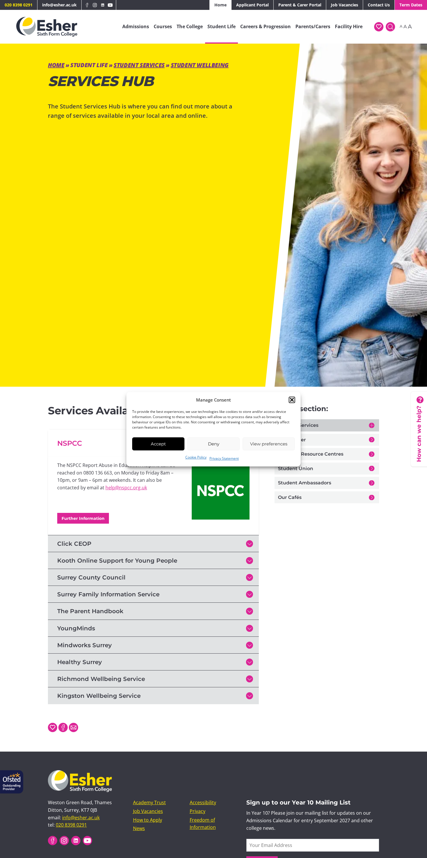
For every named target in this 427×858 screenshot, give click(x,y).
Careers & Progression (265, 26)
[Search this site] (390, 26)
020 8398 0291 (19, 5)
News (139, 828)
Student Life (221, 26)
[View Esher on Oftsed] (11, 773)
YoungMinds (76, 628)
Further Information (83, 518)
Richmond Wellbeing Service (101, 678)
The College (190, 26)
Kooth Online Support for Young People (117, 560)
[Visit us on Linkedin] (103, 5)
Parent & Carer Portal (299, 5)
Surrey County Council (91, 577)
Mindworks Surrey (84, 645)
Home (220, 5)
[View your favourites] (378, 26)
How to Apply (147, 820)
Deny (213, 443)
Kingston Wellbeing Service (99, 695)
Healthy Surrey (79, 662)
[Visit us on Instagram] (95, 5)
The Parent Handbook (90, 611)
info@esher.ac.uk (59, 5)
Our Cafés (290, 497)
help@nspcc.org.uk (126, 487)
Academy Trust (149, 802)
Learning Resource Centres (310, 454)
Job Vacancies (344, 5)
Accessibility (203, 802)
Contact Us (379, 5)
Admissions (135, 26)
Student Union (295, 468)
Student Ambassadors (304, 483)
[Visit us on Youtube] (110, 5)
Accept (158, 443)
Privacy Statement (224, 458)
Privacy (197, 811)
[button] (292, 400)
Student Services (139, 65)
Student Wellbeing (200, 65)
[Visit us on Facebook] (87, 5)
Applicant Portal (252, 5)
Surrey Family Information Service (108, 594)
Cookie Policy (196, 457)
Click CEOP (74, 543)
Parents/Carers (312, 26)
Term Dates (410, 5)
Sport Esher (292, 440)
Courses (163, 26)
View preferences (268, 443)
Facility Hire (349, 26)
